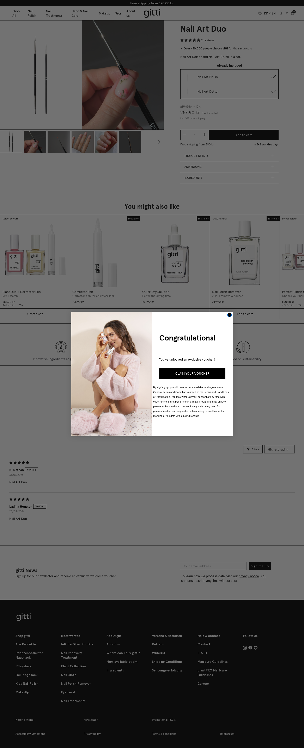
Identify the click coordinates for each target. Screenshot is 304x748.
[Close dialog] (229, 315)
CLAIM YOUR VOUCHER (192, 373)
